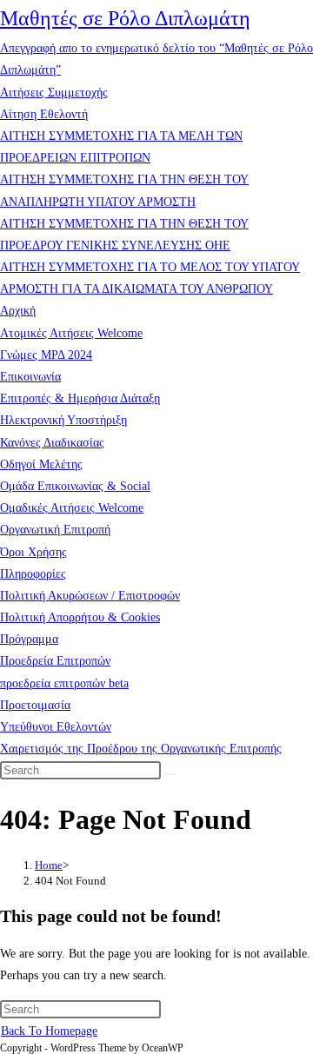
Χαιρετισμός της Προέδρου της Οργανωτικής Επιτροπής (141, 748)
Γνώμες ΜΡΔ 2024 (46, 354)
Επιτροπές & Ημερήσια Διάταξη (80, 398)
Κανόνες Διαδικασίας (52, 442)
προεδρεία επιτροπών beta (64, 683)
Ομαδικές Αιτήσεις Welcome (71, 507)
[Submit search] (170, 774)
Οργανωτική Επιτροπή (55, 529)
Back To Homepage (49, 1030)
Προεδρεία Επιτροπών (55, 660)
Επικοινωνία (30, 376)
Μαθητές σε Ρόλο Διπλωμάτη (125, 18)
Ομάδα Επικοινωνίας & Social (75, 486)
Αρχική (18, 310)
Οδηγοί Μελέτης (41, 464)
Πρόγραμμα (29, 639)
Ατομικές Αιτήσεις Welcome (71, 333)
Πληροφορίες (33, 573)
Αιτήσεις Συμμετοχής (54, 92)
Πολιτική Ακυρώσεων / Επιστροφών (90, 595)
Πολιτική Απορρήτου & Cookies (80, 617)
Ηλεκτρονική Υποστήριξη (63, 420)
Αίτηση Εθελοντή (44, 114)
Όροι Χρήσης (33, 552)
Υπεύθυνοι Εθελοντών (55, 726)
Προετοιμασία (35, 705)
